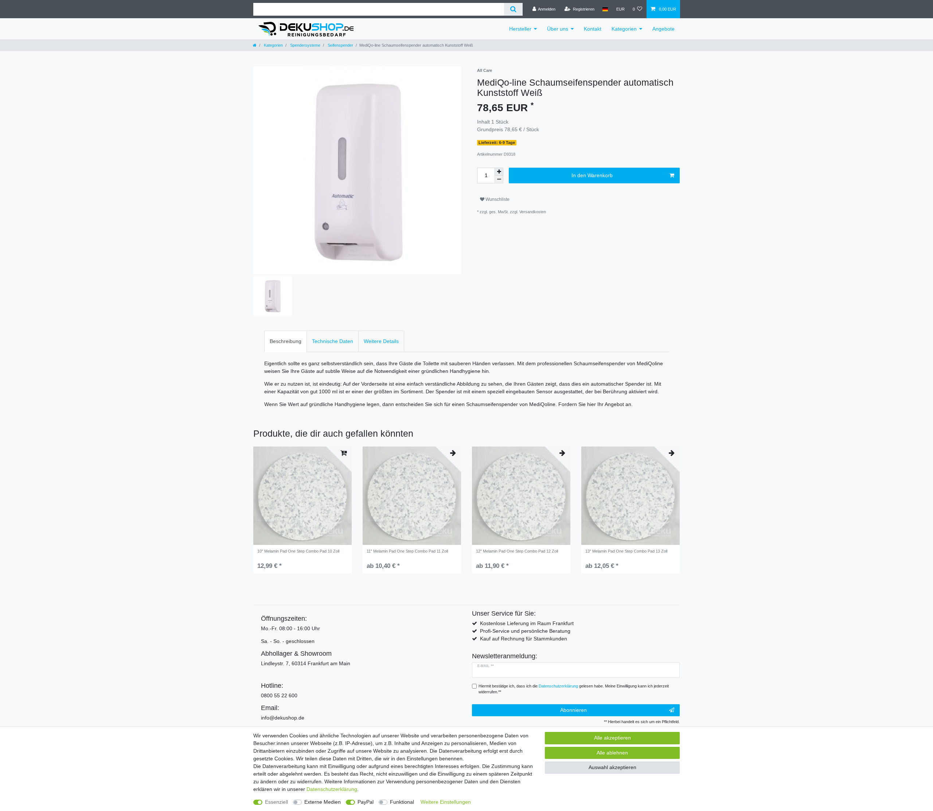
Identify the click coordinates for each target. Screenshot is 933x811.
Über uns (557, 29)
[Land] (605, 9)
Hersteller (520, 29)
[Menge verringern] (499, 179)
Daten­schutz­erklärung (332, 789)
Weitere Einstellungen (446, 802)
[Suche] (513, 9)
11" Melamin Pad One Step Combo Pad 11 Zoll (407, 551)
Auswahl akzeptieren (612, 767)
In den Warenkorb (592, 175)
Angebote (663, 29)
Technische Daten (332, 341)
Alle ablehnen (612, 753)
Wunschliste (497, 199)
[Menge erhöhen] (499, 172)
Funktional (402, 802)
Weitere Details (381, 341)
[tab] (285, 341)
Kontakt (592, 29)
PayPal (366, 802)
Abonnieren (573, 710)
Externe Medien (322, 802)
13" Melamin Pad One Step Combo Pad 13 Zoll (626, 551)
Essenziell (276, 802)
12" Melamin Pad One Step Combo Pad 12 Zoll (517, 551)
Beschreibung (285, 341)
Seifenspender (340, 45)
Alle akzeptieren (612, 738)
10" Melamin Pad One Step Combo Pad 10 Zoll (298, 551)
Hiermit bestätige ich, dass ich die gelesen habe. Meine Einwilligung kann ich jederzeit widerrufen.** (574, 689)
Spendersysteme (304, 45)
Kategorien (624, 29)
